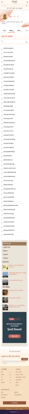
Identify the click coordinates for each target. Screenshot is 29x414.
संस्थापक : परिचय (19, 375)
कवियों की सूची (7, 244)
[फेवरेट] (14, 16)
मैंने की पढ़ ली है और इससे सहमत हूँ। (14, 362)
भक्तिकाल (5, 255)
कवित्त (19, 31)
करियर (17, 382)
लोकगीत (6, 382)
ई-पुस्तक (20, 8)
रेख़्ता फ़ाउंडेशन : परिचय (21, 377)
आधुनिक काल (6, 247)
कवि (10, 8)
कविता (13, 8)
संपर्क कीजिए (18, 380)
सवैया (11, 31)
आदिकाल (5, 258)
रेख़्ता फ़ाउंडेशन (7, 362)
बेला (8, 8)
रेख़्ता (2, 392)
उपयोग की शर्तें (15, 409)
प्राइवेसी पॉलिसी (9, 409)
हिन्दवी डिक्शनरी (17, 395)
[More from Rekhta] (27, 2)
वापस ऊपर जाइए (15, 352)
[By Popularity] (26, 42)
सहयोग (17, 385)
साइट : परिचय (18, 372)
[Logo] (14, 2)
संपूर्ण (4, 31)
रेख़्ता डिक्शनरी (4, 395)
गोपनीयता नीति (15, 362)
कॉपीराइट (21, 409)
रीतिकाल (5, 251)
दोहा (6, 380)
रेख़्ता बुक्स (3, 397)
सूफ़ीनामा (16, 392)
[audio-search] (26, 5)
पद (6, 377)
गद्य (17, 8)
